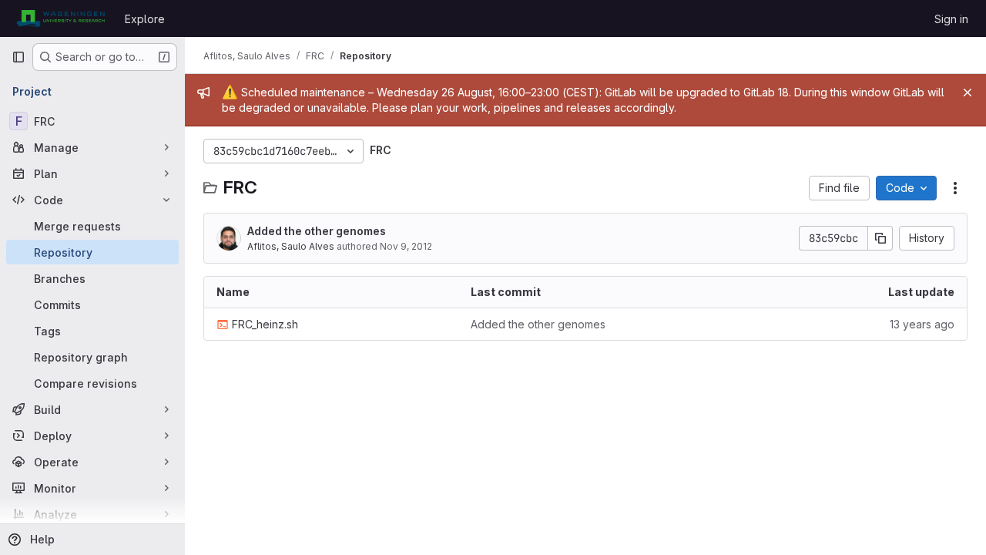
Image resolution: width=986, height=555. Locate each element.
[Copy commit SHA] (880, 238)
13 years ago (922, 324)
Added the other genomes (316, 230)
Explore (145, 18)
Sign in (951, 18)
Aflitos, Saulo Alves (290, 246)
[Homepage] (60, 18)
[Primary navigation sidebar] (18, 57)
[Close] (967, 92)
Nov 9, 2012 (406, 246)
